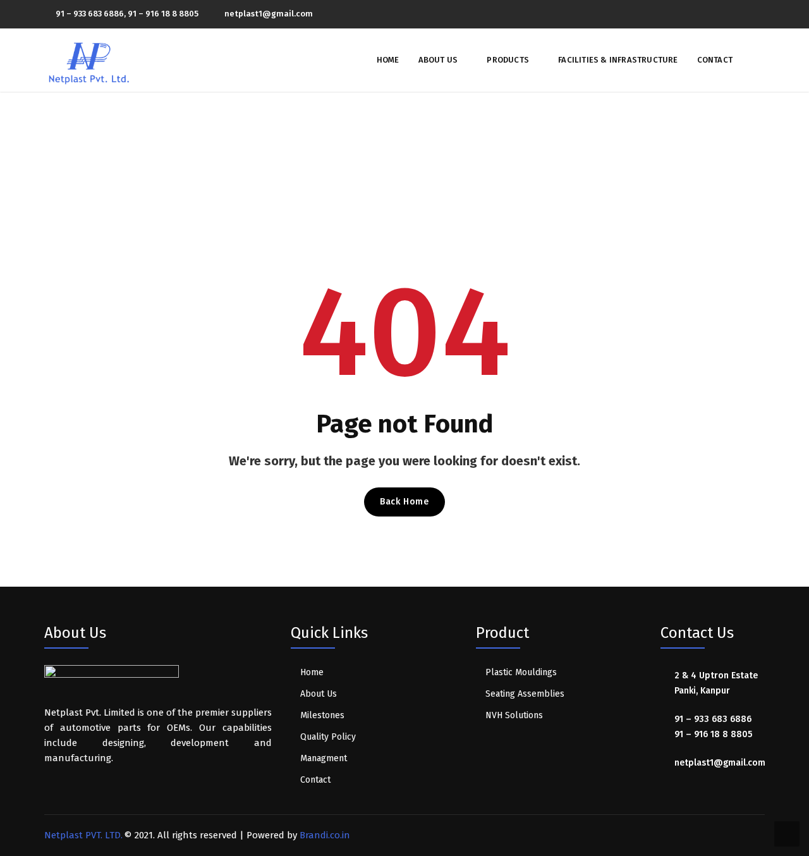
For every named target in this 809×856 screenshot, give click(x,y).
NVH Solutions (514, 715)
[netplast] (89, 59)
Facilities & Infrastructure (618, 59)
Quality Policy (328, 736)
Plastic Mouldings (521, 672)
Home (388, 59)
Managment (323, 758)
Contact (715, 59)
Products (508, 59)
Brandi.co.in (325, 835)
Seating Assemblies (524, 693)
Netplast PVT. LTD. (83, 835)
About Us (438, 59)
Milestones (322, 715)
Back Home (404, 501)
